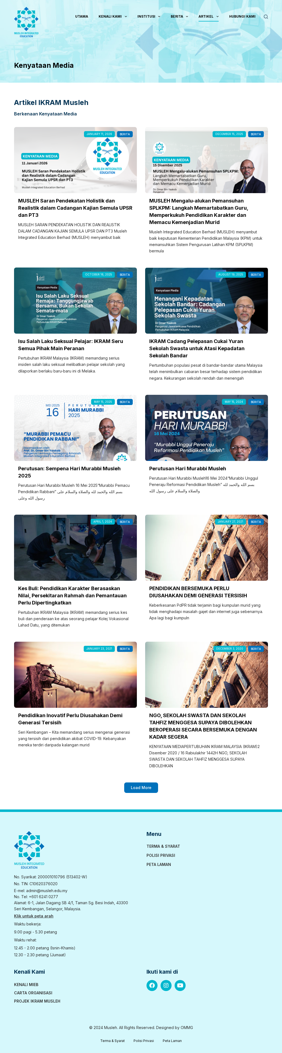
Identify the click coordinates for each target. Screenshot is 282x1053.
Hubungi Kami (242, 16)
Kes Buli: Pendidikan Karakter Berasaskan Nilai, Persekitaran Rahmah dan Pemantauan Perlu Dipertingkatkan (72, 595)
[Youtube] (180, 985)
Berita (177, 16)
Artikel (206, 16)
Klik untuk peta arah (33, 916)
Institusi (146, 16)
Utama (81, 16)
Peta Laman (159, 864)
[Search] (266, 17)
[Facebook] (152, 985)
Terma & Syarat (163, 846)
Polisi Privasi (161, 855)
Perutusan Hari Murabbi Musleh (187, 468)
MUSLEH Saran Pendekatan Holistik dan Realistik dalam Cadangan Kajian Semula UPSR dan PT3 (75, 208)
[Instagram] (166, 985)
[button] (141, 787)
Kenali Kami (110, 16)
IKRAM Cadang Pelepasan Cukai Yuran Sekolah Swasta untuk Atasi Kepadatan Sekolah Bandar (197, 348)
